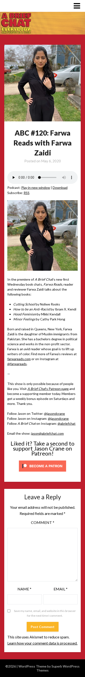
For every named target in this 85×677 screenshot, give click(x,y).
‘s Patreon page (48, 389)
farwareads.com (19, 359)
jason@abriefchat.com (47, 433)
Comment (42, 522)
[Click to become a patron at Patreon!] (42, 473)
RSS (27, 193)
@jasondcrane (54, 414)
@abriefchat (67, 423)
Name (24, 589)
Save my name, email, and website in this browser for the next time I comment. (45, 613)
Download (60, 188)
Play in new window (35, 188)
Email (61, 589)
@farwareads (17, 364)
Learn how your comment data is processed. (42, 643)
